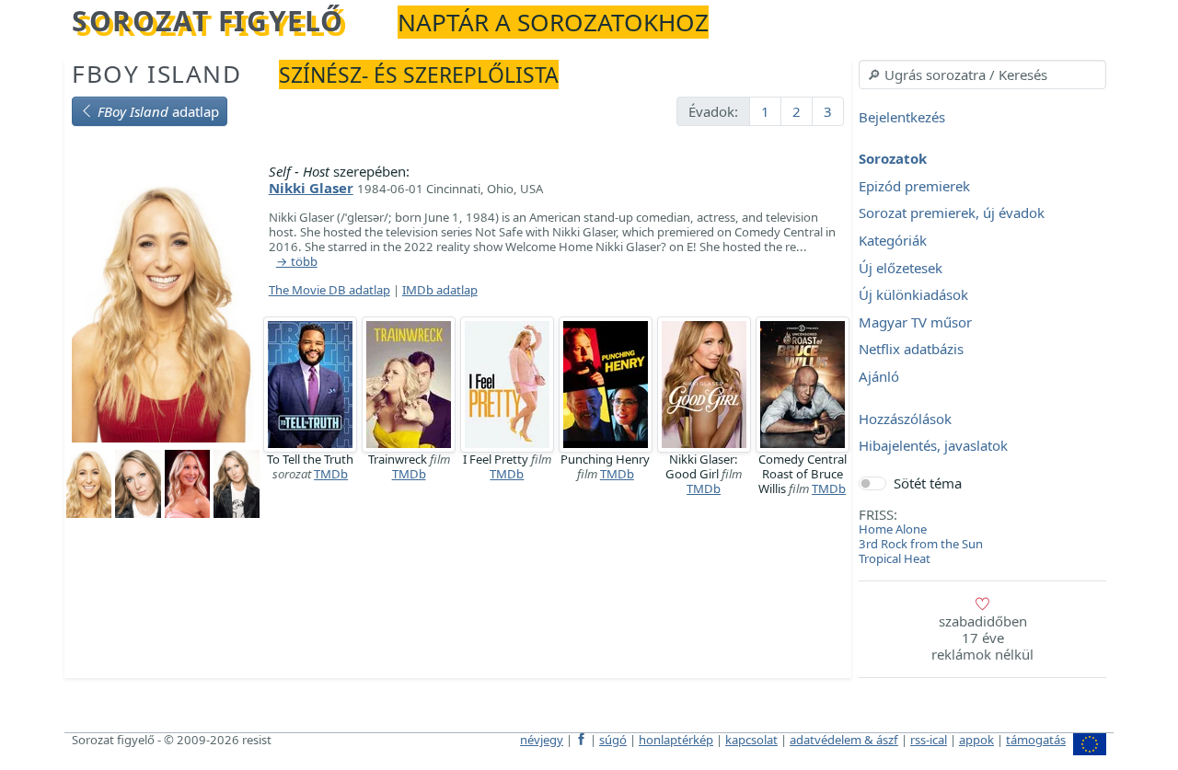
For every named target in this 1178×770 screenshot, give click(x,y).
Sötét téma (928, 483)
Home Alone (893, 529)
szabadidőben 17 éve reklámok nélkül (982, 637)
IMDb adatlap (440, 290)
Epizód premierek (914, 186)
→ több (297, 262)
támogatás (1036, 739)
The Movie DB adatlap (329, 290)
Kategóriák (893, 240)
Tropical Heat (894, 558)
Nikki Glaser (311, 187)
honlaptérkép (676, 739)
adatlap (158, 111)
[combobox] (982, 74)
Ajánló (879, 376)
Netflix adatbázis (911, 349)
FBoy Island (157, 73)
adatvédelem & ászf (844, 739)
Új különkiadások (913, 295)
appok (976, 739)
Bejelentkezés (902, 117)
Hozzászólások (905, 418)
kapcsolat (751, 739)
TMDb (331, 473)
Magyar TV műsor (915, 322)
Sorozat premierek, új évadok (952, 213)
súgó (613, 739)
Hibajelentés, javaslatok (933, 446)
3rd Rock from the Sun (921, 543)
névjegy (541, 739)
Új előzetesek (900, 268)
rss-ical (928, 739)
